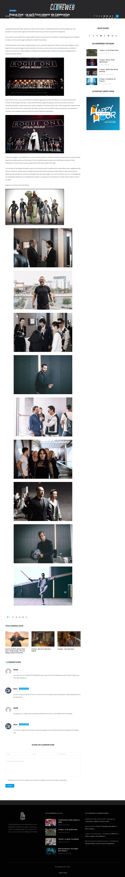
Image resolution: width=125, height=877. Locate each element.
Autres (65, 16)
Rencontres (30, 16)
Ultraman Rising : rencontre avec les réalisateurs (100, 843)
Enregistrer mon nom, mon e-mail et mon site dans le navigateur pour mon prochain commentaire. (37, 780)
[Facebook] (103, 18)
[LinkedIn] (112, 18)
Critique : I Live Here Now (65, 649)
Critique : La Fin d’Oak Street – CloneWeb (96, 834)
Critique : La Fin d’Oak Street (108, 50)
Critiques (18, 16)
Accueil (8, 16)
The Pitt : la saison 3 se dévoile (68, 839)
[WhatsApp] (115, 18)
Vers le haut (63, 873)
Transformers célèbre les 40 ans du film (97, 821)
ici (61, 51)
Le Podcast (43, 16)
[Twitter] (106, 18)
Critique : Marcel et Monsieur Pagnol (41, 650)
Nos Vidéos (55, 16)
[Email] (109, 18)
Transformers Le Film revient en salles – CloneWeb (98, 819)
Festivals (13, 10)
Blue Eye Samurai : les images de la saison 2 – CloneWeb (100, 841)
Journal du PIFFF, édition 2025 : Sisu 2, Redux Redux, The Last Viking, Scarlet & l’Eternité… (15, 651)
